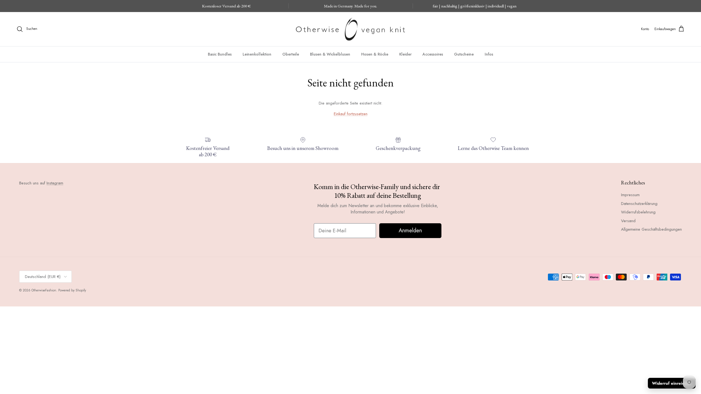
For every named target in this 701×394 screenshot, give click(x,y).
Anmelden (410, 230)
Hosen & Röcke (374, 54)
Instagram (55, 183)
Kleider (405, 54)
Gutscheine (464, 54)
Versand (628, 221)
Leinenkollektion (257, 54)
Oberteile (290, 54)
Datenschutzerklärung (639, 204)
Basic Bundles (220, 54)
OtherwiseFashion (43, 290)
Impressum (630, 195)
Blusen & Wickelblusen (330, 54)
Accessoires (433, 54)
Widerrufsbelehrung (638, 212)
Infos (489, 54)
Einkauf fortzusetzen (350, 114)
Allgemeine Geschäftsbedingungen (651, 229)
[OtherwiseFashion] (351, 29)
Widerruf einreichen (671, 383)
